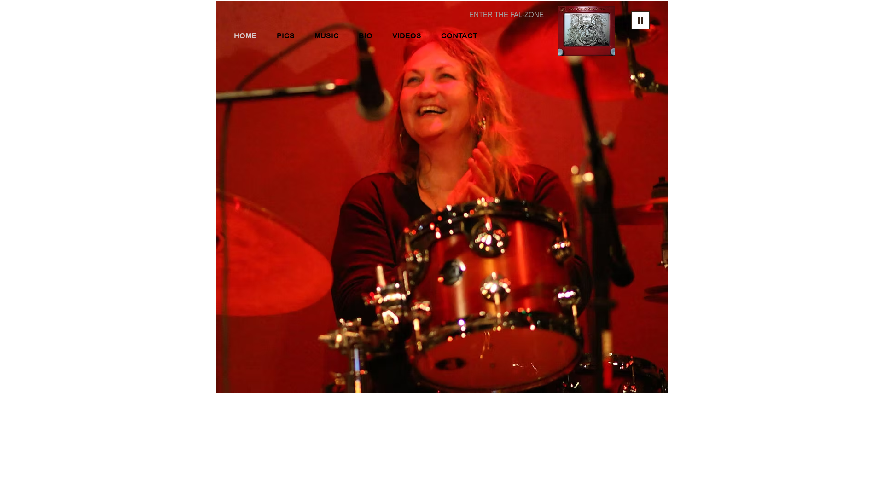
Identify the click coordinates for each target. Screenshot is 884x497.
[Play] (640, 20)
